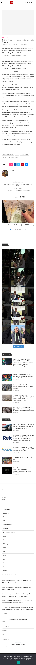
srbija (4, 157)
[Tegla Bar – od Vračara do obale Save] (7, 460)
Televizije (6, 626)
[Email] (31, 2)
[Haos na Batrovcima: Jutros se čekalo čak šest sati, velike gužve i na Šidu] (7, 387)
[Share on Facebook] (15, 164)
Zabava (5, 570)
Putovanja (5, 544)
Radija (5, 630)
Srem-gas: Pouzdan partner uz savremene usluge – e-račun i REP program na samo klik (23, 448)
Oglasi (4, 536)
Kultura (5, 521)
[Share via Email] (26, 164)
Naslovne (5, 528)
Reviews (5, 547)
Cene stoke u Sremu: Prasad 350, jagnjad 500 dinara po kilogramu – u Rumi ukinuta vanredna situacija (23, 409)
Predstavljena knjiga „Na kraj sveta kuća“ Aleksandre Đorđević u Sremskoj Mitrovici (23, 376)
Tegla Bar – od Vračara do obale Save (22, 458)
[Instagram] (27, 2)
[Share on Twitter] (18, 164)
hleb (17, 154)
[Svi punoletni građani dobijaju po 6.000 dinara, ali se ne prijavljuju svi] (18, 211)
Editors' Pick (6, 509)
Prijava (3, 499)
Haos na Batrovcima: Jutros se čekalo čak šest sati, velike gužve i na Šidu (23, 386)
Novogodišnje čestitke (9, 532)
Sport (4, 551)
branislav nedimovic (8, 154)
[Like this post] (11, 164)
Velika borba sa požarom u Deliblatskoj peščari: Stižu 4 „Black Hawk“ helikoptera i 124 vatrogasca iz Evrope (23, 398)
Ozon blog (6, 540)
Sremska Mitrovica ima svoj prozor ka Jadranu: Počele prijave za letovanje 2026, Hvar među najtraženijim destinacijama (23, 437)
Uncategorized (7, 563)
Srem (4, 559)
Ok (18, 662)
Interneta (6, 635)
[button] (3, 215)
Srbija (4, 555)
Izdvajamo (6, 513)
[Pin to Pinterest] (22, 164)
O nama (4, 495)
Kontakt (4, 497)
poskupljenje (24, 154)
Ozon (8, 44)
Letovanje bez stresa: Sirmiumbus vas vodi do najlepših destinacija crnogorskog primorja (23, 426)
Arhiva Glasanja (6, 647)
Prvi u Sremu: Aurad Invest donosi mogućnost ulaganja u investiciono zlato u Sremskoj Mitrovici (23, 470)
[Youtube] (29, 2)
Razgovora (7, 639)
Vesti (4, 567)
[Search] (34, 2)
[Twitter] (25, 2)
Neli (3, 594)
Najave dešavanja (7, 524)
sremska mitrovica (13, 157)
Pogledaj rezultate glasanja (18, 644)
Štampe (6, 622)
